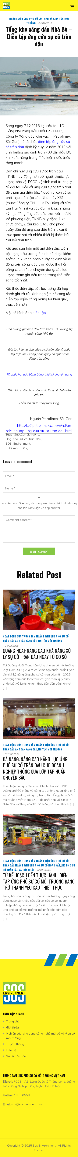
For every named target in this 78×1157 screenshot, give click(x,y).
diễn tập (39, 312)
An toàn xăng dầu (26, 641)
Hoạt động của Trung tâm (19, 636)
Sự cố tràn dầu (16, 1056)
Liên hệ (11, 1050)
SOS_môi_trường (17, 448)
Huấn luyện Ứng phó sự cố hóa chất (37, 865)
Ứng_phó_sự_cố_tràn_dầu (23, 439)
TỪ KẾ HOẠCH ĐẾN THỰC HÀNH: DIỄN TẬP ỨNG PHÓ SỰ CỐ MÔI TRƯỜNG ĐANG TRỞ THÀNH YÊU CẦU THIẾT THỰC (39, 881)
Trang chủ (13, 1021)
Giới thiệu (12, 1027)
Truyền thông (15, 1044)
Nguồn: (35, 418)
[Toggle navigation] (74, 5)
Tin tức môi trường (50, 641)
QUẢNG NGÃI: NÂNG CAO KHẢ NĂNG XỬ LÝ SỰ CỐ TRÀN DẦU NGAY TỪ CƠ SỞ (37, 653)
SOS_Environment (18, 443)
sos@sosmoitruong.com (27, 1104)
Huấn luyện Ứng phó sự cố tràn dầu (31, 18)
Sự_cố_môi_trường (26, 434)
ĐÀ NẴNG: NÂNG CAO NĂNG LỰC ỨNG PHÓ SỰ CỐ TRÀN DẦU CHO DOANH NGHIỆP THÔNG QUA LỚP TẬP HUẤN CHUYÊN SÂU (35, 768)
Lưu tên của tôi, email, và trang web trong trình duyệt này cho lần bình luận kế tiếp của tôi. (39, 505)
